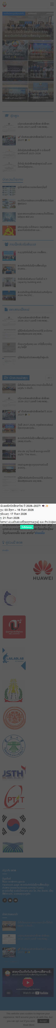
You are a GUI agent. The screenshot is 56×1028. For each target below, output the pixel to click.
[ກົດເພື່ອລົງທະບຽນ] (28, 514)
